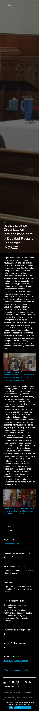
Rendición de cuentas (22, 708)
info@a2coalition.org (11, 686)
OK (11, 708)
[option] (9, 5)
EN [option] (9, 5)
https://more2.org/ (11, 544)
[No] (36, 705)
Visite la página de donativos (15, 661)
